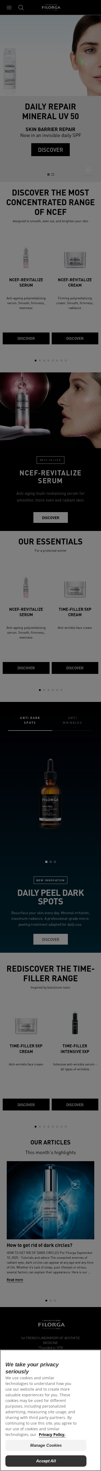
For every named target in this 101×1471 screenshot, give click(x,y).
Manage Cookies (46, 1445)
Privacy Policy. (52, 1434)
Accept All (46, 1461)
